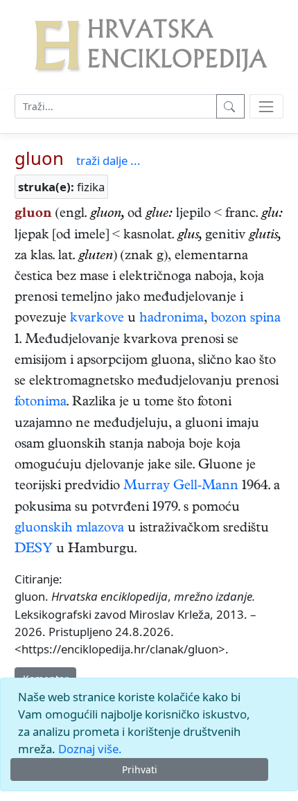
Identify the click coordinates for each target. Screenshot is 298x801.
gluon (39, 158)
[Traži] (230, 106)
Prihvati (139, 769)
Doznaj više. (90, 749)
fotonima (41, 403)
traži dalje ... (108, 160)
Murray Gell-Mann (180, 486)
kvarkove (97, 319)
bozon (229, 319)
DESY (34, 550)
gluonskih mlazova (69, 529)
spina (265, 319)
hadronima (171, 319)
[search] (266, 106)
